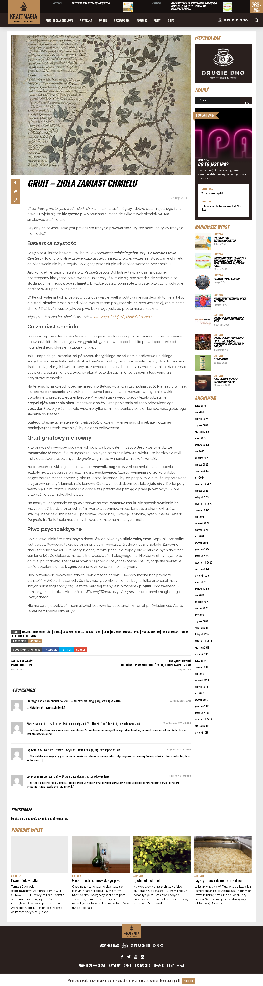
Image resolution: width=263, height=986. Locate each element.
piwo (136, 631)
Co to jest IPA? (213, 164)
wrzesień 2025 (202, 432)
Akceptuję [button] (188, 981)
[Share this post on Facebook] (15, 183)
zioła (33, 636)
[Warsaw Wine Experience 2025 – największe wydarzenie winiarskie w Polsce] (203, 342)
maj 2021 (199, 517)
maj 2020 (199, 595)
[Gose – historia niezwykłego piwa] (100, 854)
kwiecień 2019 (202, 680)
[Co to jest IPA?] (223, 146)
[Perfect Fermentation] (203, 282)
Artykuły (57, 3)
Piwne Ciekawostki (24, 880)
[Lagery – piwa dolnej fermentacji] (223, 854)
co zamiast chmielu (73, 631)
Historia (35, 641)
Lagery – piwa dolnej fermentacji (218, 880)
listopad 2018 (202, 713)
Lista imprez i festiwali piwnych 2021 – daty (221, 207)
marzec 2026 (201, 418)
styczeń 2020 (201, 621)
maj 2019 (199, 673)
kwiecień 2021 (202, 523)
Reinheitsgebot (20, 636)
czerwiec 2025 (202, 445)
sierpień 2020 (202, 575)
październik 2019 (203, 641)
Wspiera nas (110, 945)
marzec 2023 (201, 490)
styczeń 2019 (201, 700)
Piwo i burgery (21, 665)
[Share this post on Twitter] (15, 191)
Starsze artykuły (22, 660)
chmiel (57, 631)
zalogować (30, 818)
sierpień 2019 (201, 654)
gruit (98, 631)
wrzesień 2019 (202, 647)
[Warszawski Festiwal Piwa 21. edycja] (203, 302)
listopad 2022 (202, 497)
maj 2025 (199, 451)
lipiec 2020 (200, 582)
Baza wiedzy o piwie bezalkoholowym (225, 380)
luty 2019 (199, 693)
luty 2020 (199, 615)
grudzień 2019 (202, 628)
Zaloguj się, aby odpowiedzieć (104, 701)
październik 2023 (203, 484)
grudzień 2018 (202, 706)
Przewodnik (121, 20)
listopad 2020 (202, 556)
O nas (171, 20)
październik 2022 (203, 503)
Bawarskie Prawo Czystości (36, 631)
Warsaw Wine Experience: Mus (229, 319)
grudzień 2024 (202, 471)
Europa (89, 631)
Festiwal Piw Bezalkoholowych (91, 3)
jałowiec (127, 631)
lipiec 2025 (200, 438)
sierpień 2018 (201, 732)
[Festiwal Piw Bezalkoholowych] (128, 7)
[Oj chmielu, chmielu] (162, 854)
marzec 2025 (201, 464)
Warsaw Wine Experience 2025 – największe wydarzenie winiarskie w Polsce (229, 342)
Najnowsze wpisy (212, 226)
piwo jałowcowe (170, 631)
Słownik (141, 20)
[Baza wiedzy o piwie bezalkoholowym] (203, 383)
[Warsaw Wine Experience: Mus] (203, 322)
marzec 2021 (201, 530)
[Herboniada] (203, 363)
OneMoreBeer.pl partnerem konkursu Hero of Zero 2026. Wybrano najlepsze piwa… (194, 6)
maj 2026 (199, 412)
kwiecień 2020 (202, 602)
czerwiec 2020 (202, 588)
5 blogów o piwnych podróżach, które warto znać (155, 665)
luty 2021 (199, 536)
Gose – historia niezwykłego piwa (96, 880)
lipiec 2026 (200, 405)
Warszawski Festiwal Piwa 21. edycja (230, 299)
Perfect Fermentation (226, 279)
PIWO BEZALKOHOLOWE (59, 20)
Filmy (157, 20)
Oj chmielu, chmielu (147, 880)
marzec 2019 (201, 687)
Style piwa (203, 159)
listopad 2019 (202, 634)
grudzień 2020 (202, 549)
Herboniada (221, 359)
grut (106, 631)
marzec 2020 (201, 608)
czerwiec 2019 (202, 667)
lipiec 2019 (200, 660)
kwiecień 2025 (202, 458)
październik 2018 (203, 719)
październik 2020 (203, 562)
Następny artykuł (180, 660)
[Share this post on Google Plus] (15, 200)
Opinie (103, 20)
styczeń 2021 (201, 543)
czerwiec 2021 (202, 510)
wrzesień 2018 (202, 726)
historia (116, 631)
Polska (184, 631)
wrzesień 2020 (202, 569)
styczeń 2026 (201, 425)
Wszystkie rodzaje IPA (212, 193)
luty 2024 (199, 477)
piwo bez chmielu (150, 631)
